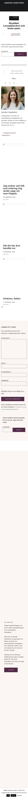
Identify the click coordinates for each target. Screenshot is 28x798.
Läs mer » (6, 199)
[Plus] (18, 83)
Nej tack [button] (13, 795)
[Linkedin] (14, 83)
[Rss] (22, 83)
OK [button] (8, 795)
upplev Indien (19, 73)
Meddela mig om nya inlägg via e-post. (12, 392)
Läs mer (11, 669)
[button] (2, 7)
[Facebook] (5, 83)
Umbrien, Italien (11, 298)
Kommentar (5, 338)
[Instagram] (10, 83)
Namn (3, 363)
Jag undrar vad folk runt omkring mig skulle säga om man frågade (13, 189)
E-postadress (6, 372)
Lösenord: (4, 51)
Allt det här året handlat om (11, 246)
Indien (15, 17)
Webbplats (4, 380)
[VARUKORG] (20, 7)
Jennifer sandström (14, 3)
